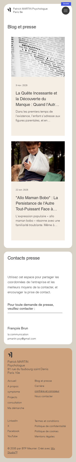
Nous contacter (44, 396)
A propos (13, 386)
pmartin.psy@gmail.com (22, 338)
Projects (12, 397)
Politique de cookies (46, 431)
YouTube (13, 436)
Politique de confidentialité (50, 426)
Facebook (13, 431)
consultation (15, 402)
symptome (14, 391)
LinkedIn (13, 420)
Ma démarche (16, 408)
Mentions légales (45, 436)
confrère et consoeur (47, 391)
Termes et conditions (47, 421)
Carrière (39, 386)
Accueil (12, 380)
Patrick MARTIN (18, 361)
